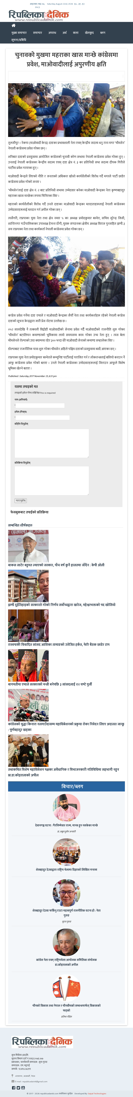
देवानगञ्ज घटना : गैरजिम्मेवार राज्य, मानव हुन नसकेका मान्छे (66, 825)
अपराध (52, 32)
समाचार (37, 32)
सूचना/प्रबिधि (18, 40)
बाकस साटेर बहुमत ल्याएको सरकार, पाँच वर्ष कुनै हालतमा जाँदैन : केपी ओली (56, 565)
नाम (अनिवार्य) (21, 399)
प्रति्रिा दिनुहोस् (21, 424)
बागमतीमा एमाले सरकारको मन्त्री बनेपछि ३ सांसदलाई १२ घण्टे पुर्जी (50, 684)
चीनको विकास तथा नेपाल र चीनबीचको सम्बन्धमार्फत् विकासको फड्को (66, 1008)
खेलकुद (89, 32)
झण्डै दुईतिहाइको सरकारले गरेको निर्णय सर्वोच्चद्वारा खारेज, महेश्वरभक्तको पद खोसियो (61, 605)
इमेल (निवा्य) (21, 412)
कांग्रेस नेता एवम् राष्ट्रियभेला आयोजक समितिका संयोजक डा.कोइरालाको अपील (66, 962)
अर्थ (64, 32)
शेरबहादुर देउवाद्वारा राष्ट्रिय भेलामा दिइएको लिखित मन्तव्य (66, 869)
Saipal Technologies (97, 1093)
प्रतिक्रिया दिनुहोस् (22, 463)
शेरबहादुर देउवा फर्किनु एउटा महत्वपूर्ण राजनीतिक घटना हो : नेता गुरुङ (66, 913)
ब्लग (102, 32)
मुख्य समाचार (19, 32)
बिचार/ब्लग (72, 787)
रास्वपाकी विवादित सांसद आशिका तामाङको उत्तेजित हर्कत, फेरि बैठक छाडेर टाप (58, 645)
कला (76, 32)
